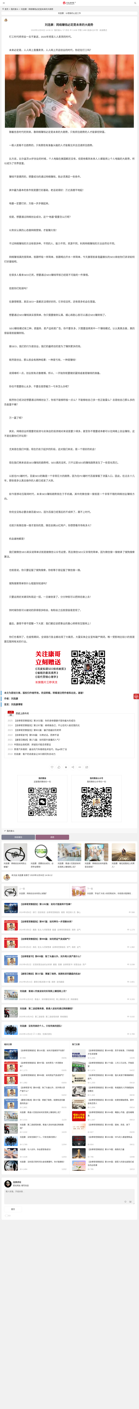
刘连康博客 (17, 704)
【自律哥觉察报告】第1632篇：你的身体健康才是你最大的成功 (41, 721)
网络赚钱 (18, 837)
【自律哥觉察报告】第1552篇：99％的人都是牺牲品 (110, 1137)
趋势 (52, 837)
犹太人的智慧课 (44, 930)
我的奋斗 (14, 9)
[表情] (125, 1202)
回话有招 (41, 912)
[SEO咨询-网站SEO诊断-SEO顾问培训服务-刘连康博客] (69, 3)
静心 (79, 912)
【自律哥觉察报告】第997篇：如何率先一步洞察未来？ (46, 921)
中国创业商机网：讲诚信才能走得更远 (29, 744)
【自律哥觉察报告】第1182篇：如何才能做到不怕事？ (46, 904)
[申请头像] (132, 1183)
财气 (69, 947)
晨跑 (35, 930)
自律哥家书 (67, 964)
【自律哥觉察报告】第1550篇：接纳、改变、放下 (109, 1125)
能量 (54, 930)
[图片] (130, 1202)
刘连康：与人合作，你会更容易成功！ (36, 1149)
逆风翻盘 (60, 982)
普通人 (37, 999)
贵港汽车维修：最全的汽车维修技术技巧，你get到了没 (37, 749)
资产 (84, 964)
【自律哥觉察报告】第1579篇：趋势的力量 (106, 1149)
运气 (79, 930)
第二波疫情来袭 (52, 1017)
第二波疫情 (39, 1017)
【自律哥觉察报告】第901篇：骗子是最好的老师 (34, 730)
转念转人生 (71, 912)
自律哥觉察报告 (53, 912)
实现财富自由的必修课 (42, 964)
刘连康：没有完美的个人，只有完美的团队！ (41, 1026)
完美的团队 (47, 1034)
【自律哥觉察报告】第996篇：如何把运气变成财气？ (45, 939)
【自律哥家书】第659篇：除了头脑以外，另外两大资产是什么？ (51, 956)
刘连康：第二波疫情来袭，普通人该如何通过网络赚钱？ (47, 1008)
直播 (60, 964)
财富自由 (77, 964)
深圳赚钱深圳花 (48, 999)
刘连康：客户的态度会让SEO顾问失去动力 (32, 754)
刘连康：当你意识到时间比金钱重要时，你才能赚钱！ (42, 1162)
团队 (39, 1034)
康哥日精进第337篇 (42, 982)
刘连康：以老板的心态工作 (69, 13)
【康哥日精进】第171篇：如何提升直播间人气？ (34, 740)
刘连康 (20, 875)
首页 (6, 9)
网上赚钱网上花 (62, 999)
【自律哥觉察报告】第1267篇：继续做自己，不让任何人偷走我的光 (44, 725)
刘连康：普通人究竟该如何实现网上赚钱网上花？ (44, 991)
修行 (35, 912)
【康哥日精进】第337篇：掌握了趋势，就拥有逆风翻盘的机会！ (51, 974)
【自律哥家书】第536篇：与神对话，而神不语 (33, 735)
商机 (35, 947)
